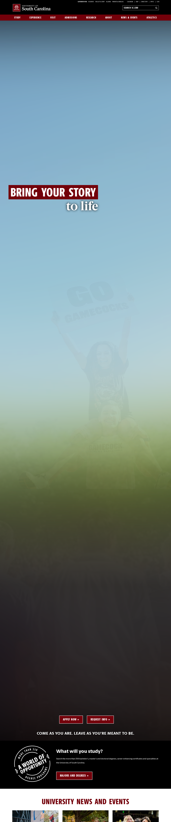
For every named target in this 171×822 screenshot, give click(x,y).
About (108, 17)
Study (17, 17)
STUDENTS (91, 2)
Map (137, 2)
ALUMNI (108, 2)
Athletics (152, 17)
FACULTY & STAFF (100, 2)
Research (91, 17)
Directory (144, 2)
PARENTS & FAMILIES (118, 2)
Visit (53, 17)
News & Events (129, 17)
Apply (152, 2)
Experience (35, 17)
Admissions (71, 17)
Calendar (130, 2)
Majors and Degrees (73, 775)
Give (158, 2)
